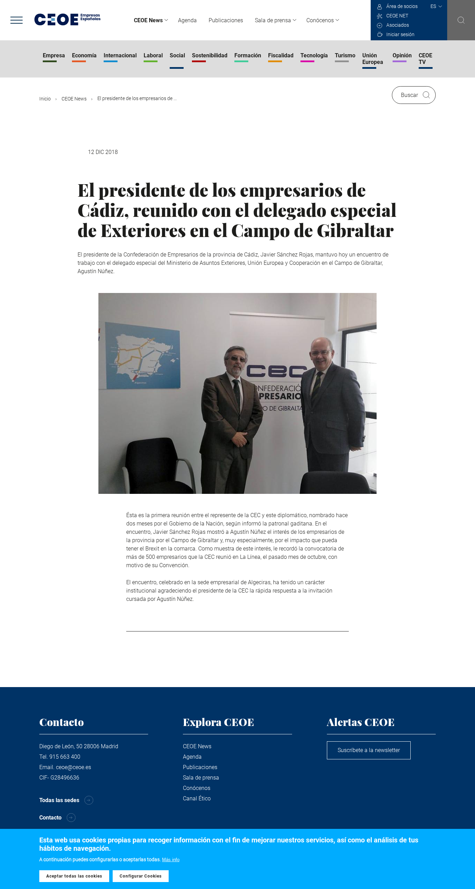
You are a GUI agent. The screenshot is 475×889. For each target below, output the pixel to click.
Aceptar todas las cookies (74, 876)
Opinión (402, 55)
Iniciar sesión (400, 34)
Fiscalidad (280, 55)
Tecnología (314, 55)
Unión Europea (372, 58)
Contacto (50, 817)
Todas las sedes (59, 800)
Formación (247, 55)
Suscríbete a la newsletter (369, 750)
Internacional (120, 55)
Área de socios (402, 6)
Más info (170, 859)
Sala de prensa (273, 20)
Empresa (54, 55)
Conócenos (320, 20)
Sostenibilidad (209, 55)
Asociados (397, 25)
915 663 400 (64, 756)
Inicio (45, 98)
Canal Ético (197, 798)
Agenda (187, 20)
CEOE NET (397, 15)
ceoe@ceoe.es (73, 767)
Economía (84, 55)
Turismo (345, 55)
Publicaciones (226, 20)
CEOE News (148, 20)
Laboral (153, 55)
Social (177, 55)
